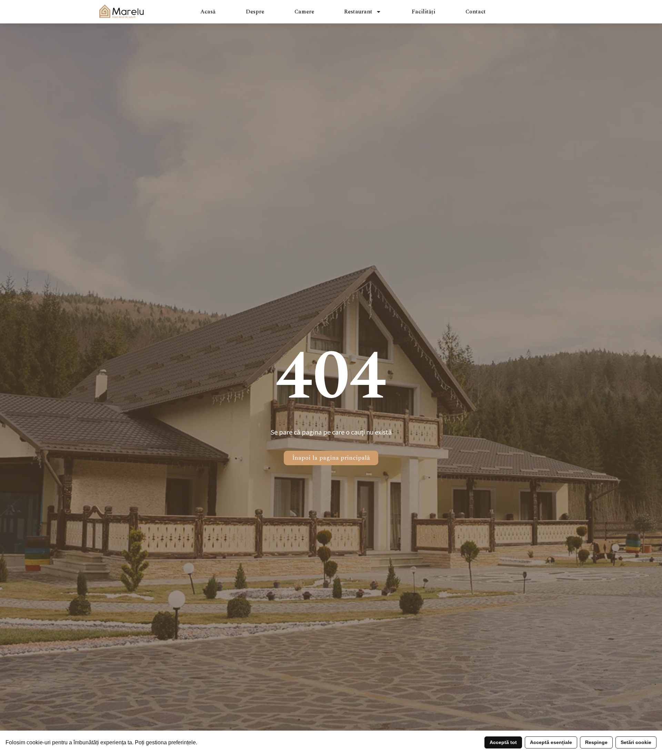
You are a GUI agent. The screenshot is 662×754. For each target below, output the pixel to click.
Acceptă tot (503, 742)
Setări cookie (636, 742)
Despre (255, 12)
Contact (475, 12)
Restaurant (358, 12)
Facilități (423, 12)
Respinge (596, 742)
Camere (304, 12)
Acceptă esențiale (551, 742)
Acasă (207, 12)
